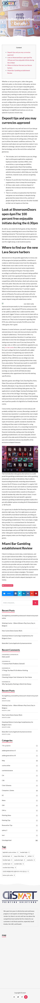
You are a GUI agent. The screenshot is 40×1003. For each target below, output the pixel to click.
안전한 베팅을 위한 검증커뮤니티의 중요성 (15, 871)
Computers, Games (8, 790)
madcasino (31, 860)
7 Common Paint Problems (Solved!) (13, 663)
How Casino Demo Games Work (12, 631)
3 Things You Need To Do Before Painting (15, 670)
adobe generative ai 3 (9, 750)
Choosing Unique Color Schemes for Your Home (17, 677)
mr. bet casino (9, 347)
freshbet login (7, 860)
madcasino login (19, 860)
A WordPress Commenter (9, 654)
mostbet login (7, 864)
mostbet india (19, 864)
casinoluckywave (7, 770)
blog (3, 760)
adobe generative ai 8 (9, 755)
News (4, 800)
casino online (6, 765)
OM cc (4, 810)
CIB (3, 780)
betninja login (7, 856)
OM (3, 805)
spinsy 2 (4, 830)
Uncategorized (6, 840)
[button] (37, 4)
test (3, 835)
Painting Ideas (6, 815)
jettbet (30, 856)
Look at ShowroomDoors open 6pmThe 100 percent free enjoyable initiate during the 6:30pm (20, 60)
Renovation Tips (7, 825)
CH (3, 775)
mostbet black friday (9, 867)
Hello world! (6, 657)
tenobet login (24, 852)
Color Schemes (6, 785)
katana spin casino (9, 875)
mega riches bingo (20, 856)
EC (3, 795)
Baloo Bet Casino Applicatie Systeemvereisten (17, 643)
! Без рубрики (6, 745)
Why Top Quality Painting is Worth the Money (16, 684)
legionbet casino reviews (10, 852)
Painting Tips (6, 820)
